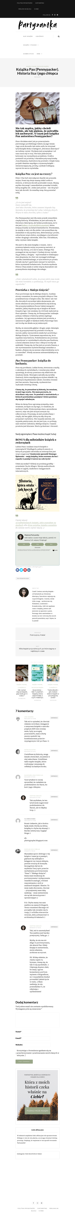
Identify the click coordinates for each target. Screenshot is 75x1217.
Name (18, 1085)
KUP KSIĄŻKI (28, 36)
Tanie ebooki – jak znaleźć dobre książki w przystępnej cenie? (53, 747)
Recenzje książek (43, 66)
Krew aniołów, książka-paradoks (42, 579)
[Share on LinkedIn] (29, 624)
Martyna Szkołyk (35, 849)
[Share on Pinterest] (25, 624)
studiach (19, 579)
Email (18, 1092)
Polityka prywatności (24, 3)
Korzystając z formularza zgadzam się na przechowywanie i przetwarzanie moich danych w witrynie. (38, 1106)
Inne (38, 53)
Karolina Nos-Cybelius (32, 903)
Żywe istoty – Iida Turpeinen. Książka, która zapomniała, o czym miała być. (37, 747)
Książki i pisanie (30, 45)
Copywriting (39, 3)
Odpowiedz (54, 771)
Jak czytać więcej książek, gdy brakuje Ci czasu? (21, 746)
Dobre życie (28, 53)
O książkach (22, 741)
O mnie (36, 9)
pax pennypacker (23, 632)
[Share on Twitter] (21, 624)
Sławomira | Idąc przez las (33, 829)
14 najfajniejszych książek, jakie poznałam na (36, 576)
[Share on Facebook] (17, 624)
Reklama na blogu (24, 9)
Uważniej (40, 36)
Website (19, 1099)
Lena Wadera (28, 770)
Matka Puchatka (30, 803)
